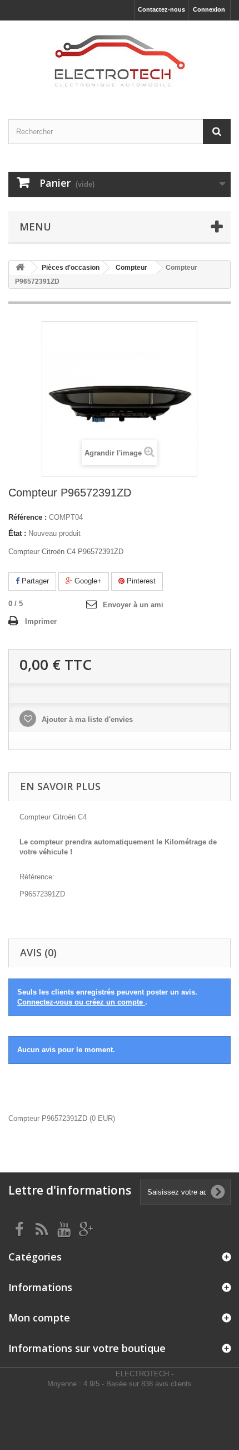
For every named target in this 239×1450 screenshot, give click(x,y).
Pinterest (140, 581)
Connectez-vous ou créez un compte (81, 1002)
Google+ (87, 581)
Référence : (27, 517)
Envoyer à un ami (133, 605)
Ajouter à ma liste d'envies (86, 719)
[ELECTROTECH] (119, 60)
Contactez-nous (161, 9)
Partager (34, 581)
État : (17, 533)
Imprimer (41, 621)
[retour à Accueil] (20, 268)
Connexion (209, 9)
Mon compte (39, 1317)
